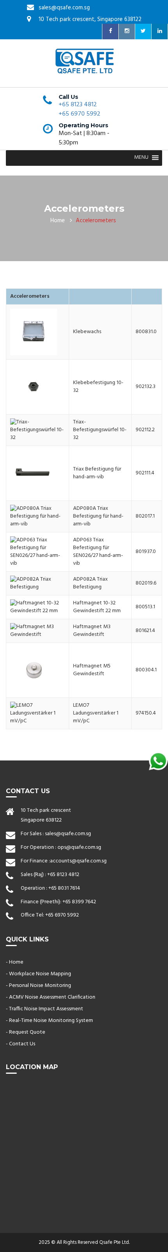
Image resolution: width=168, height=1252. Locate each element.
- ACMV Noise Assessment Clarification (50, 997)
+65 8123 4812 (78, 105)
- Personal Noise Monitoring (38, 985)
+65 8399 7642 (79, 901)
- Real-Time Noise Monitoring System (49, 1020)
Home (57, 220)
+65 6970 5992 (79, 114)
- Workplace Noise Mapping (38, 973)
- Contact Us (20, 1044)
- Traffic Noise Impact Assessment (44, 1008)
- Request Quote (25, 1032)
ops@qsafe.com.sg (79, 847)
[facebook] (110, 31)
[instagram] (127, 31)
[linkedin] (160, 31)
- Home (14, 962)
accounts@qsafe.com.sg (78, 861)
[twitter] (143, 31)
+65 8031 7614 (64, 888)
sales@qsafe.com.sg (68, 833)
